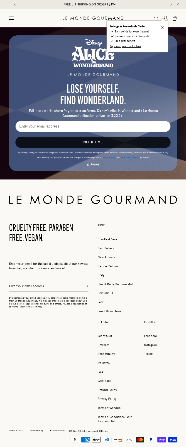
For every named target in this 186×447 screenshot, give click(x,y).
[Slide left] (15, 4)
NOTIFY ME (93, 142)
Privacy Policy (107, 398)
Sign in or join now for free (125, 46)
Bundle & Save (107, 239)
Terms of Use (16, 430)
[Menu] (11, 18)
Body (101, 275)
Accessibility (106, 354)
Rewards (103, 345)
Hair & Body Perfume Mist (115, 284)
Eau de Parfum (108, 266)
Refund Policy (107, 390)
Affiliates (104, 363)
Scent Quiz (105, 336)
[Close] (177, 5)
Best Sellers (106, 248)
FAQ (100, 372)
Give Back (104, 381)
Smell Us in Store (109, 311)
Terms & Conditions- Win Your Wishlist (115, 419)
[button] (156, 18)
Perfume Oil (106, 293)
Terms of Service (109, 408)
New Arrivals (106, 257)
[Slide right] (171, 4)
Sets (100, 302)
